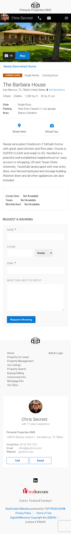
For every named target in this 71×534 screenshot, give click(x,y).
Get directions (57, 89)
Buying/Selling (15, 373)
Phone (11, 246)
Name (10, 229)
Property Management (20, 361)
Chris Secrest (22, 18)
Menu (66, 18)
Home (10, 353)
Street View (19, 131)
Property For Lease (18, 357)
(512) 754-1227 (28, 444)
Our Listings (14, 365)
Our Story (12, 385)
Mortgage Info (15, 381)
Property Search (16, 369)
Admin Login (56, 353)
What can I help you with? (24, 280)
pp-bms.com (26, 451)
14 (10, 55)
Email (49, 18)
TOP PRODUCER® (54, 508)
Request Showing (21, 319)
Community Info (16, 377)
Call (39, 18)
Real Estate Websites (18, 508)
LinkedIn (35, 480)
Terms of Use (44, 513)
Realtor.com (35, 490)
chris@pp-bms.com (30, 448)
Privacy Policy (23, 513)
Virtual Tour (51, 131)
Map (22, 55)
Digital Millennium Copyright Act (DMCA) (33, 517)
